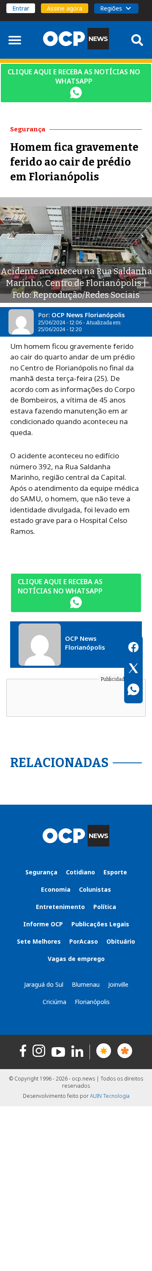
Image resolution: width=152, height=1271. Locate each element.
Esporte (115, 872)
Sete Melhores (39, 941)
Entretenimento (60, 907)
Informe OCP (43, 924)
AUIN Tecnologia (110, 1096)
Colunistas (95, 889)
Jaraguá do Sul (43, 984)
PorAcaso (83, 941)
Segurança (41, 872)
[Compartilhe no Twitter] (133, 669)
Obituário (120, 941)
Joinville (118, 984)
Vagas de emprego (76, 959)
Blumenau (86, 984)
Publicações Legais (100, 924)
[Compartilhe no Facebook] (133, 648)
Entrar (20, 8)
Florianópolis (92, 1002)
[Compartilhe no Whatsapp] (133, 690)
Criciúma (54, 1002)
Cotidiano (80, 872)
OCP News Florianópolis (88, 314)
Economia (56, 889)
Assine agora (64, 8)
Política (104, 907)
